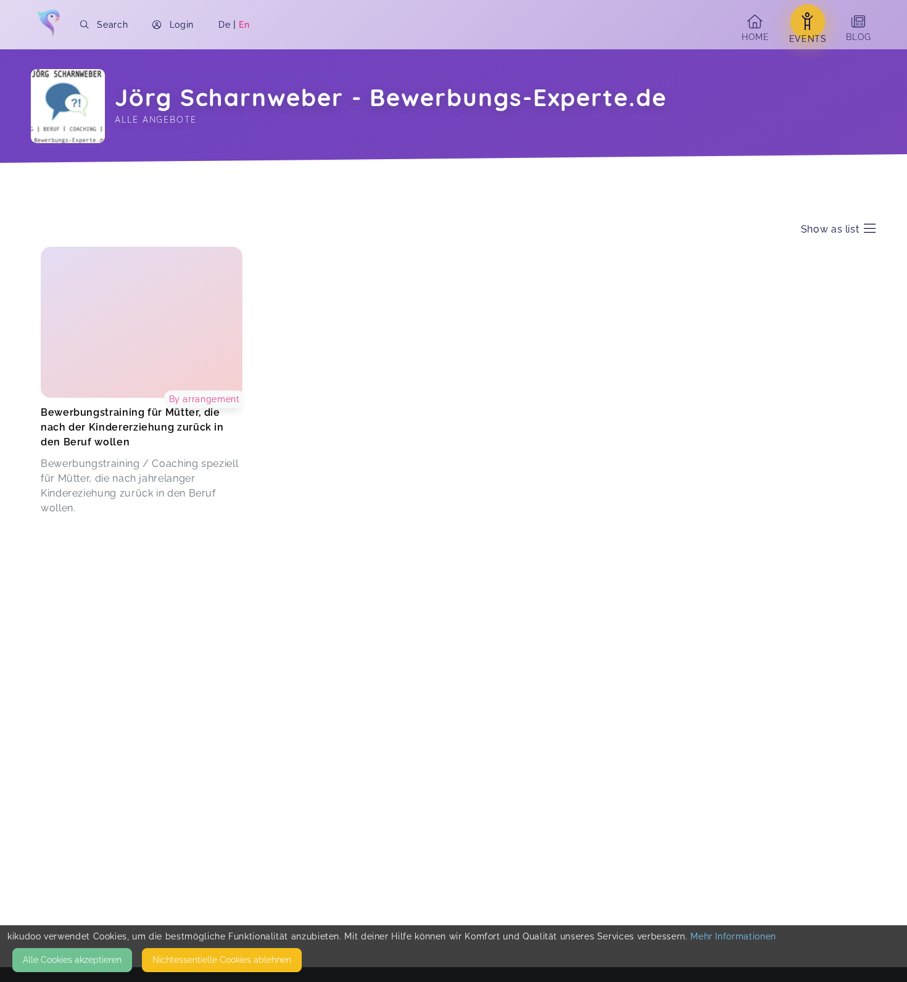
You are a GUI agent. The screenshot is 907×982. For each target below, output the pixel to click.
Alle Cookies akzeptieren (72, 960)
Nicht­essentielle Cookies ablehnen (221, 960)
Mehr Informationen (733, 936)
